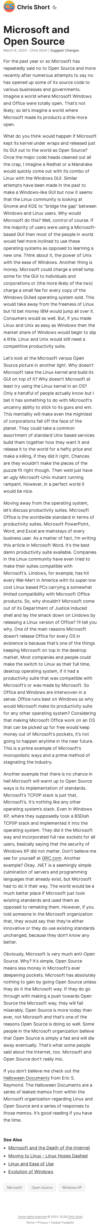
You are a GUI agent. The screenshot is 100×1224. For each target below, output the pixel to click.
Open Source (42, 1187)
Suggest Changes (64, 50)
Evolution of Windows (30, 1171)
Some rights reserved (32, 1216)
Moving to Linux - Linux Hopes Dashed (48, 1155)
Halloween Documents (26, 1078)
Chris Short (33, 7)
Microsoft (14, 1187)
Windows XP (72, 1187)
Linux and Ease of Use (31, 1163)
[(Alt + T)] (55, 7)
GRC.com (51, 858)
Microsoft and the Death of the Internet (49, 1147)
